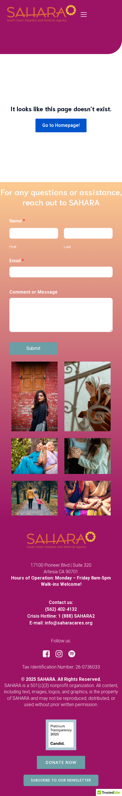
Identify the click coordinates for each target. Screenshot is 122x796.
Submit (33, 348)
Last (67, 247)
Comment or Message (33, 292)
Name (17, 221)
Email (16, 260)
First (12, 247)
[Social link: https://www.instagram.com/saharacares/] (61, 654)
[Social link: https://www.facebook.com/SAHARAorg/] (48, 654)
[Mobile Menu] (84, 14)
